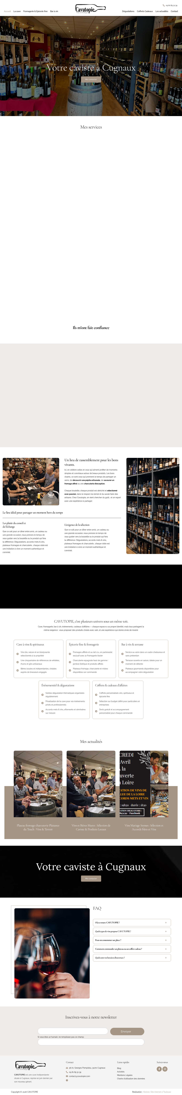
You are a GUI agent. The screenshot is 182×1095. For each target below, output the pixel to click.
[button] (170, 5)
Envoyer (126, 1031)
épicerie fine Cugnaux (169, 416)
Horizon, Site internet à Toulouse (157, 1092)
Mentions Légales (124, 1075)
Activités (120, 1072)
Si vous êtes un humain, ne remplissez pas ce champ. (61, 1037)
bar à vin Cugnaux (173, 413)
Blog (119, 1068)
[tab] (132, 922)
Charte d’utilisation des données (131, 1079)
